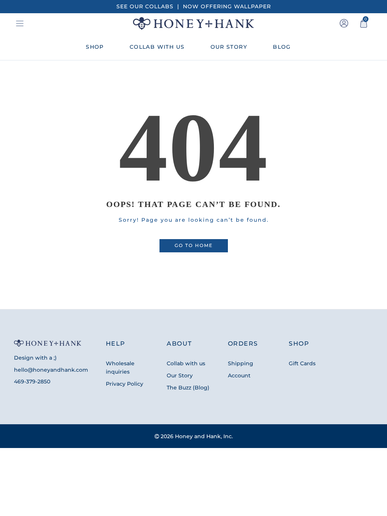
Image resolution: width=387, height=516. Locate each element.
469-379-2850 (32, 381)
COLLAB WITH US (157, 46)
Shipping (240, 363)
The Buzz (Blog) (188, 387)
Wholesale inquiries (120, 367)
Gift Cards (302, 363)
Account (239, 375)
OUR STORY (229, 46)
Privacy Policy (124, 383)
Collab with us (186, 363)
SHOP (95, 46)
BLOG (282, 46)
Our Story (180, 375)
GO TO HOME (194, 245)
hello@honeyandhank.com (51, 369)
